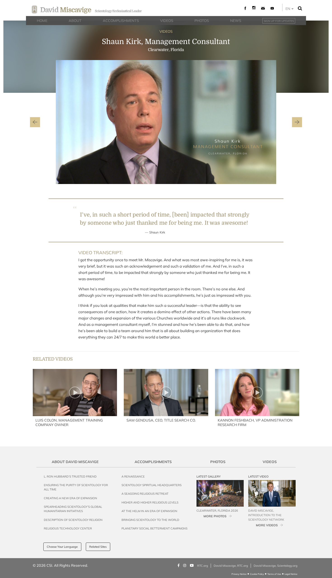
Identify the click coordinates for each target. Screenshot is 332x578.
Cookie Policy (257, 574)
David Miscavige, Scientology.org (275, 565)
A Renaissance (133, 476)
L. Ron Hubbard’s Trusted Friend (70, 476)
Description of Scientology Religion (73, 520)
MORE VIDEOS (267, 525)
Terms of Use (274, 574)
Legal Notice (291, 574)
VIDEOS (166, 31)
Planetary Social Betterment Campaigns (154, 528)
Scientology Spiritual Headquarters (152, 485)
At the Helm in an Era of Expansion (149, 511)
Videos (270, 461)
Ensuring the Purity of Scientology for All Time (76, 487)
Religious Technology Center (68, 528)
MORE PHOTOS (215, 516)
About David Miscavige (75, 461)
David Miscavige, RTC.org (231, 565)
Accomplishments (153, 461)
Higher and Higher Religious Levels (150, 502)
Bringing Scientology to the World (150, 520)
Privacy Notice (238, 574)
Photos (217, 461)
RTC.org (202, 565)
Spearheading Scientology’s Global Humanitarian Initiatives (73, 509)
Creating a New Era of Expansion (70, 498)
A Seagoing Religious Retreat (145, 493)
